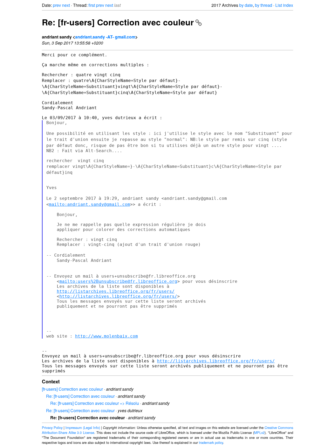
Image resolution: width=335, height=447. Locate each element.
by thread (263, 5)
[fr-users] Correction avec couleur (72, 389)
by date (246, 5)
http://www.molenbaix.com (106, 336)
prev (57, 5)
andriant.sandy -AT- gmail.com (105, 37)
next (66, 5)
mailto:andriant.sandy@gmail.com (89, 204)
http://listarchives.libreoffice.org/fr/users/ (116, 291)
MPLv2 (259, 432)
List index (284, 5)
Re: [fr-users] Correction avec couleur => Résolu (94, 403)
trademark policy (211, 442)
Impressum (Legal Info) (82, 427)
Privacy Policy (52, 427)
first (91, 5)
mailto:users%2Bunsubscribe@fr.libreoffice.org (118, 281)
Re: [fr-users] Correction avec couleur (118, 22)
